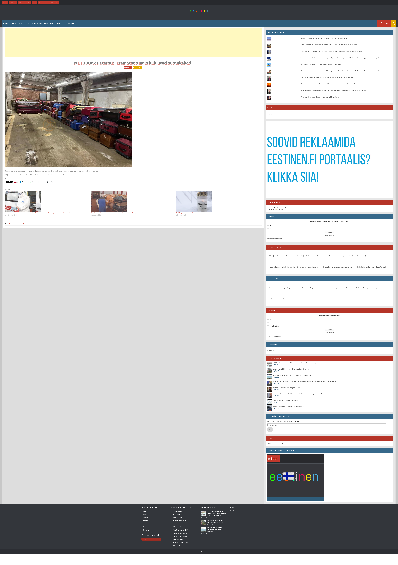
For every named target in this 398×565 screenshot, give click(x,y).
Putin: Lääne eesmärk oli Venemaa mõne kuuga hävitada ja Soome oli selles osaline (328, 45)
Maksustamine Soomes (179, 521)
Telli (270, 429)
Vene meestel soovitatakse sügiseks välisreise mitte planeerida (292, 375)
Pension (174, 524)
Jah (271, 225)
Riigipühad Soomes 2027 (180, 530)
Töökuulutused (177, 511)
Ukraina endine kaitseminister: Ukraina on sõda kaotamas (319, 97)
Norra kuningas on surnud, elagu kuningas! (286, 388)
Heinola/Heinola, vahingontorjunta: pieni (310, 288)
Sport (144, 527)
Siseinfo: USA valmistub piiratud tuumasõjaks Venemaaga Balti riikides (324, 38)
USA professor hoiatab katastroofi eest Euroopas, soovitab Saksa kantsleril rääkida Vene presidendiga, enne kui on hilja (340, 71)
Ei (270, 228)
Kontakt (61, 23)
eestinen (138, 67)
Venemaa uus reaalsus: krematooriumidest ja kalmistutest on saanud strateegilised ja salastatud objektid (38, 213)
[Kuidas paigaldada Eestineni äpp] (295, 477)
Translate (281, 209)
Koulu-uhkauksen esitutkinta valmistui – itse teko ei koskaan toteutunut (293, 267)
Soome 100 (146, 530)
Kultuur (145, 521)
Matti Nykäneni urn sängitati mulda (187, 213)
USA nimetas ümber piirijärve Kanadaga (285, 400)
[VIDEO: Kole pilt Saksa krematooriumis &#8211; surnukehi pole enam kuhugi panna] (132, 201)
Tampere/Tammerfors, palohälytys (280, 288)
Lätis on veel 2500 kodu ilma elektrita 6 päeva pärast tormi (291, 369)
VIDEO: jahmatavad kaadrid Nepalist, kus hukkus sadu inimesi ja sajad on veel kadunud (300, 363)
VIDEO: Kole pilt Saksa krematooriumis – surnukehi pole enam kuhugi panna (115, 213)
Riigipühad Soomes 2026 (180, 533)
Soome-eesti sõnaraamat (180, 542)
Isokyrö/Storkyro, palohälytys (279, 299)
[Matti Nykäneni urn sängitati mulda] (218, 201)
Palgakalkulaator (47, 23)
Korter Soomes (177, 514)
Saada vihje (71, 23)
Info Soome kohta (28, 23)
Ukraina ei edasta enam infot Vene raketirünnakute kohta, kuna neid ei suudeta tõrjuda (329, 84)
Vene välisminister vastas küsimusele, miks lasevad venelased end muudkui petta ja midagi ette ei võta (305, 381)
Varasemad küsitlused (274, 239)
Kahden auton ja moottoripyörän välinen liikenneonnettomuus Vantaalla (353, 256)
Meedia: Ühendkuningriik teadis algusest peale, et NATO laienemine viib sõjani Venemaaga (331, 51)
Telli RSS (232, 511)
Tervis (16, 223)
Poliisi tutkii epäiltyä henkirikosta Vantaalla (371, 267)
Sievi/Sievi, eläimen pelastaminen (340, 288)
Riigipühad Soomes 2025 (180, 536)
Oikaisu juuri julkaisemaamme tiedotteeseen (338, 267)
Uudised (15, 23)
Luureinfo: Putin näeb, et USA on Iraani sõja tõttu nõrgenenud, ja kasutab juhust (298, 394)
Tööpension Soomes (178, 527)
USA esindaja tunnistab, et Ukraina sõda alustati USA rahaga (320, 64)
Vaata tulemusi (329, 235)
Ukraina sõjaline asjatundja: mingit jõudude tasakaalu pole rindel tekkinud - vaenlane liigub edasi (333, 90)
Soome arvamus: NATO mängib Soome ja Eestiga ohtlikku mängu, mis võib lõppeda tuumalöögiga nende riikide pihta (340, 58)
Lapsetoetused (177, 517)
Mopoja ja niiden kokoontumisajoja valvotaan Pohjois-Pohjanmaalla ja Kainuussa (296, 256)
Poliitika (145, 514)
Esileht (6, 23)
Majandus (12, 223)
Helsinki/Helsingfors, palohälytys (367, 288)
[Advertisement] (67, 42)
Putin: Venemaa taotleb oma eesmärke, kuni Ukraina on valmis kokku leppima (326, 77)
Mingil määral (274, 326)
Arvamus (271, 350)
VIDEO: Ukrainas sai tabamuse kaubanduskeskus (288, 406)
